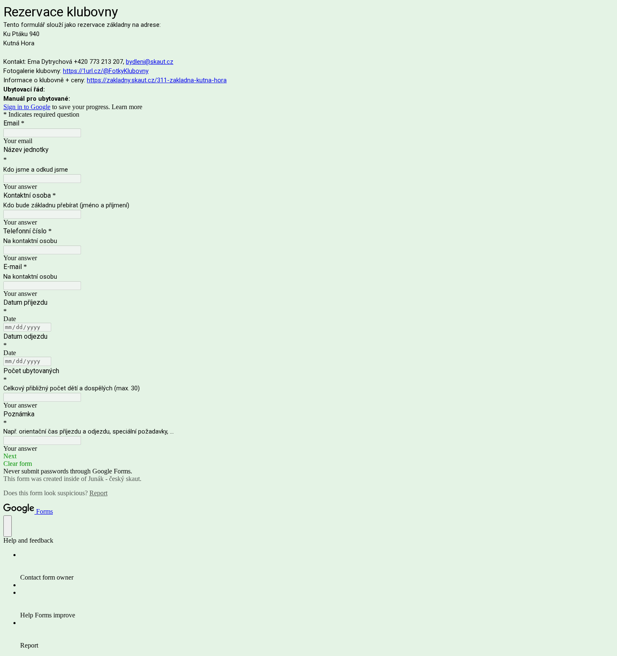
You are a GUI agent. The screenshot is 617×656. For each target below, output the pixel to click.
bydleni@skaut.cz (149, 61)
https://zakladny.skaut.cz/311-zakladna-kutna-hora (157, 80)
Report (98, 493)
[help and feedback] (7, 526)
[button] (308, 456)
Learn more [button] (127, 106)
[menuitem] (317, 566)
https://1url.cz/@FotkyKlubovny (106, 71)
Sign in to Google (26, 106)
